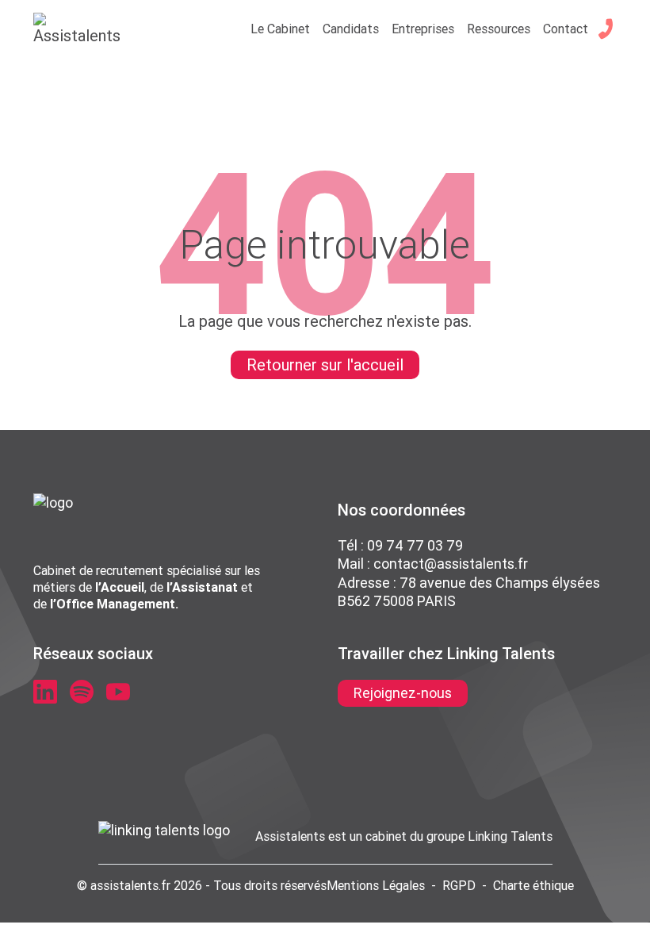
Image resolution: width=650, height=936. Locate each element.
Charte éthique (533, 885)
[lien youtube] (118, 692)
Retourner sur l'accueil (325, 364)
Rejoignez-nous (403, 693)
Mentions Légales (376, 885)
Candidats (351, 28)
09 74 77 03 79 (415, 545)
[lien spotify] (82, 692)
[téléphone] (606, 28)
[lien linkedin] (45, 692)
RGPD (459, 885)
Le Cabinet (280, 28)
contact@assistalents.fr (450, 563)
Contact (565, 28)
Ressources (498, 28)
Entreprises (423, 28)
